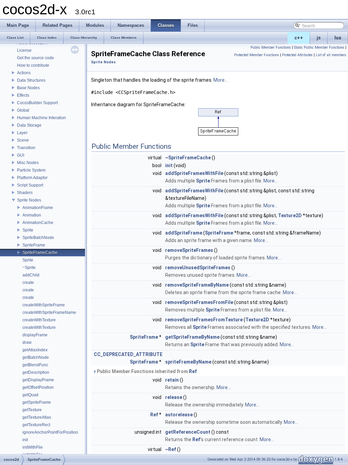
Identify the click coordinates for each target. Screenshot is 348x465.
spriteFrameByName (188, 362)
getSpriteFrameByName (192, 337)
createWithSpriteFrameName (49, 312)
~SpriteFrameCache (188, 157)
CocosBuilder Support (37, 102)
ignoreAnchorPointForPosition (50, 432)
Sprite (27, 230)
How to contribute (33, 65)
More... (220, 80)
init (25, 439)
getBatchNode (35, 357)
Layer (22, 132)
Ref (193, 371)
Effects (23, 95)
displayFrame (35, 335)
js (319, 38)
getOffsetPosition (38, 387)
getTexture (32, 409)
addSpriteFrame (183, 233)
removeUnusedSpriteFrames (197, 267)
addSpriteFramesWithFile (194, 173)
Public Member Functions (270, 47)
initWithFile (32, 447)
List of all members (331, 55)
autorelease (179, 414)
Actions (24, 72)
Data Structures (31, 80)
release (173, 397)
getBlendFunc (35, 365)
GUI (20, 155)
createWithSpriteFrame (43, 305)
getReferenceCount (187, 432)
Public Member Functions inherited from (146, 371)
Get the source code (35, 57)
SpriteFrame (33, 245)
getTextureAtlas (36, 417)
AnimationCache (37, 222)
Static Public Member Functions (319, 47)
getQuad (30, 394)
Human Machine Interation (41, 117)
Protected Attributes (297, 55)
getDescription (35, 372)
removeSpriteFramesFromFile (199, 302)
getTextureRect (36, 424)
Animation (31, 215)
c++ (298, 38)
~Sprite (29, 267)
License (24, 50)
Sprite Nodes (29, 200)
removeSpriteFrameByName (197, 285)
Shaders (25, 192)
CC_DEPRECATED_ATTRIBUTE (128, 354)
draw (27, 342)
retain (172, 380)
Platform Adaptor (32, 177)
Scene (23, 140)
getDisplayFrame (38, 380)
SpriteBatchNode (38, 237)
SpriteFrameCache (39, 252)
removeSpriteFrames (189, 250)
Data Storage (29, 125)
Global (23, 110)
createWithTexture (39, 320)
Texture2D (290, 215)
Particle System (31, 170)
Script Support (30, 185)
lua (337, 38)
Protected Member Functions (256, 55)
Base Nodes (28, 87)
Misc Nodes (28, 162)
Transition (26, 147)
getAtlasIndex (35, 350)
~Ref (170, 449)
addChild (30, 275)
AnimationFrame (37, 207)
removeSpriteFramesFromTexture (204, 319)
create (28, 282)
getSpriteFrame (36, 402)
